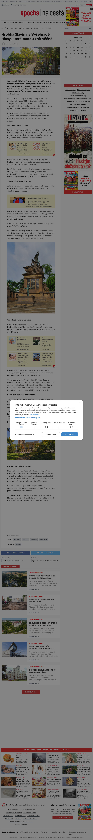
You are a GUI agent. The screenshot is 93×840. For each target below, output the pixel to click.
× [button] (80, 402)
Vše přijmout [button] (69, 434)
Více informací (34, 415)
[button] (46, 418)
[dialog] (46, 420)
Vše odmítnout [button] (51, 434)
